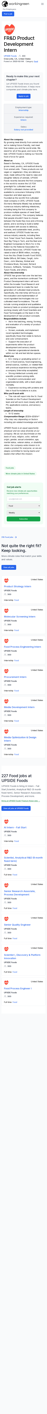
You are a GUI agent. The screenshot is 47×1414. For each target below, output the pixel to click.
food (36, 61)
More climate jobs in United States (20, 474)
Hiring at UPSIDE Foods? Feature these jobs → (20, 801)
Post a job (8, 14)
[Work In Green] (15, 4)
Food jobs (10, 468)
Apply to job (24, 96)
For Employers (9, 9)
